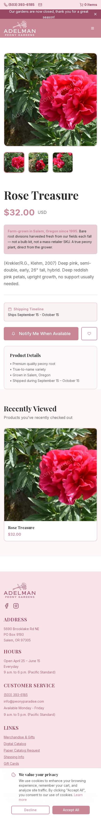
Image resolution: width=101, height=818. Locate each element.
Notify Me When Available (45, 333)
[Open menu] (92, 28)
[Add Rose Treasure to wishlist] (89, 333)
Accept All (71, 810)
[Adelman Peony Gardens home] (19, 28)
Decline (30, 810)
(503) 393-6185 (16, 695)
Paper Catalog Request (22, 750)
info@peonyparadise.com (24, 701)
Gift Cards (11, 763)
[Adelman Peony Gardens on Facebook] (6, 606)
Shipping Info (14, 757)
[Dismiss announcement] (95, 14)
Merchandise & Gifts (19, 737)
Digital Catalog (15, 744)
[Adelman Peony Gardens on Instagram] (16, 606)
